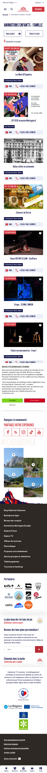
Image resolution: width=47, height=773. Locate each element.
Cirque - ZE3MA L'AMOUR (23, 304)
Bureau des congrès (12, 521)
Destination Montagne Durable (17, 526)
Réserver (38, 9)
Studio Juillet (9, 753)
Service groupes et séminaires (17, 556)
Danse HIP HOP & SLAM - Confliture (23, 258)
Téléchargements (11, 562)
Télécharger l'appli (13, 661)
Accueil (5, 15)
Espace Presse (10, 531)
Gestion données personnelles (16, 748)
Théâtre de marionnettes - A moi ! (24, 350)
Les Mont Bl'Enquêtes (23, 74)
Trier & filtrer (34, 34)
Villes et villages (8, 3)
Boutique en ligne (11, 515)
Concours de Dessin (23, 212)
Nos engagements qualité (14, 740)
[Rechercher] (11, 9)
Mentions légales (11, 744)
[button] (22, 206)
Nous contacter (10, 759)
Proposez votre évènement (15, 551)
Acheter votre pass (13, 622)
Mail (10, 86)
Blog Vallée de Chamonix (14, 510)
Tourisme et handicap (13, 567)
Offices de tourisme (12, 541)
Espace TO (8, 536)
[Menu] (5, 9)
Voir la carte (10, 34)
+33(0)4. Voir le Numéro (27, 86)
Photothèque (9, 546)
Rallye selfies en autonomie (23, 166)
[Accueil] (23, 9)
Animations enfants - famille (21, 15)
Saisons (38, 3)
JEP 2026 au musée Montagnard (23, 120)
